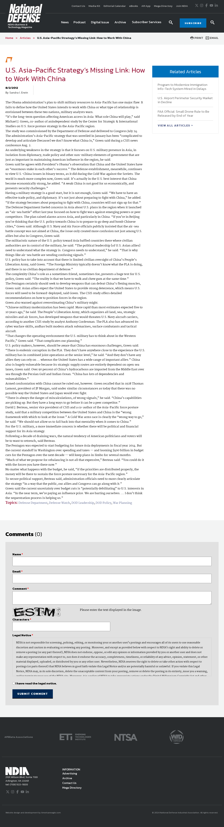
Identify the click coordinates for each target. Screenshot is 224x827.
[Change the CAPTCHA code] (58, 609)
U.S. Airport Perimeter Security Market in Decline (185, 100)
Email (214, 38)
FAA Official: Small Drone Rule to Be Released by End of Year (183, 113)
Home (9, 38)
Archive (67, 778)
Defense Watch (59, 503)
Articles (25, 38)
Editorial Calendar (115, 6)
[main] (112, 381)
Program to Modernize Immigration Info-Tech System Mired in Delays (182, 86)
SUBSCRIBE (193, 23)
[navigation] (112, 23)
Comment (20, 588)
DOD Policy (103, 503)
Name (17, 554)
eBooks (133, 6)
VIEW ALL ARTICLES (174, 125)
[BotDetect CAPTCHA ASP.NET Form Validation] (34, 612)
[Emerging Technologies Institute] (75, 737)
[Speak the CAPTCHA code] (58, 614)
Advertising (69, 773)
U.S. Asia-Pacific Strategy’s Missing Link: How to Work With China (84, 38)
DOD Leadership (83, 503)
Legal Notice (22, 635)
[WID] (177, 737)
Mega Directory (163, 6)
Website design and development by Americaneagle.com (33, 812)
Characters (21, 619)
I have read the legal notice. (36, 683)
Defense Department (33, 503)
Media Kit (94, 6)
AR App (145, 6)
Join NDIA (182, 6)
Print (198, 38)
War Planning (122, 503)
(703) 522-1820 (18, 784)
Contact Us (78, 6)
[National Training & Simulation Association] (125, 737)
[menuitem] (65, 23)
